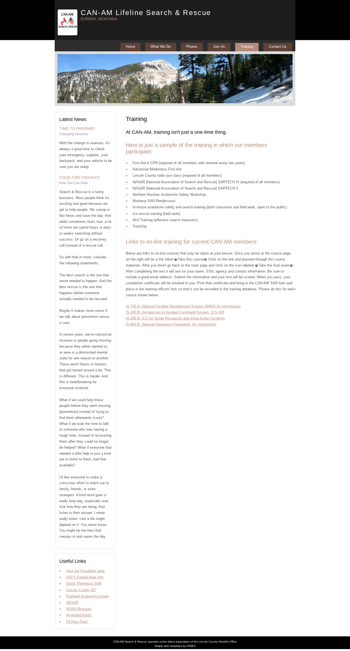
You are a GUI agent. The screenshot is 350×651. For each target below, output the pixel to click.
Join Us (219, 47)
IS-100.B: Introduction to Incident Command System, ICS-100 (175, 312)
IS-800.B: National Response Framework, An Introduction (171, 324)
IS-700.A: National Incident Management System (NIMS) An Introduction (183, 306)
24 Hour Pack (77, 622)
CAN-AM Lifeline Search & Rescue (146, 12)
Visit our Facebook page (85, 571)
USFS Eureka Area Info (84, 577)
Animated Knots (79, 615)
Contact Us (278, 47)
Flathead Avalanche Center (87, 596)
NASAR (72, 602)
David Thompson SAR (83, 583)
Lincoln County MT (81, 590)
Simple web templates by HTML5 (175, 645)
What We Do (161, 47)
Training (247, 47)
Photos (191, 47)
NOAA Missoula (78, 609)
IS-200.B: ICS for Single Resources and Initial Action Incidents (175, 318)
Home (130, 47)
